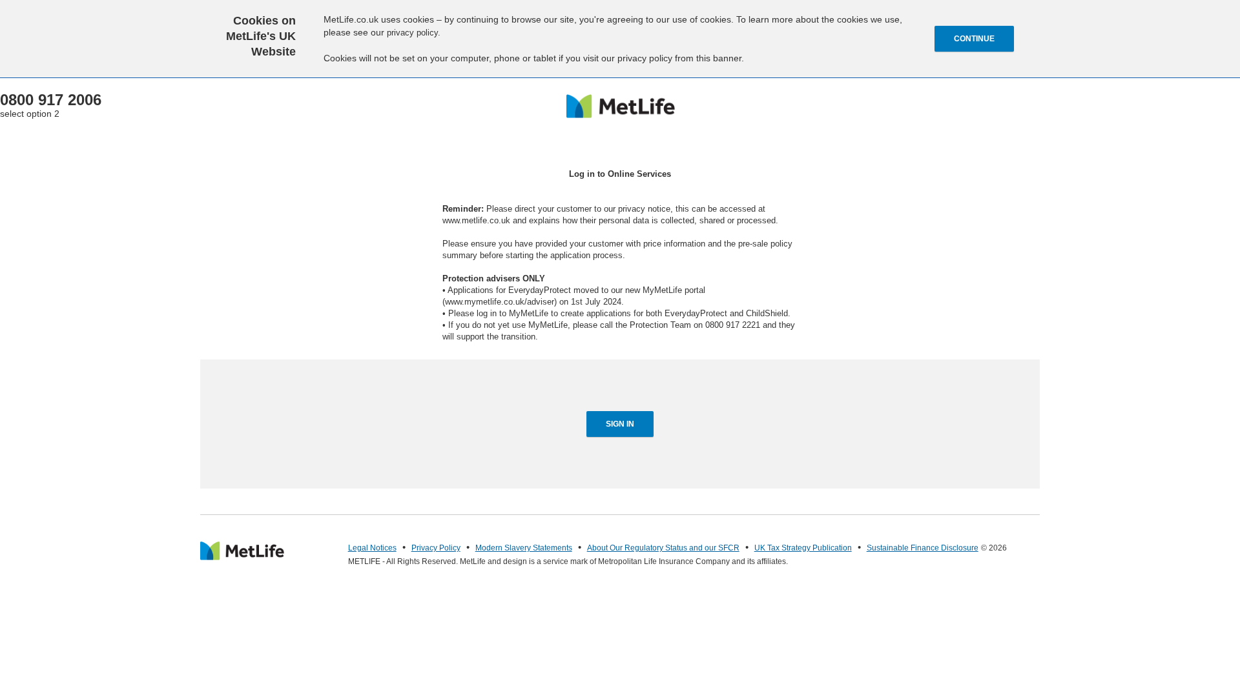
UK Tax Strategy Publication (803, 547)
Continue (974, 38)
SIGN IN (620, 424)
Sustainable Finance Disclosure (922, 547)
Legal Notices (372, 547)
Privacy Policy (435, 547)
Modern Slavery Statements (523, 547)
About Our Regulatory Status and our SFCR (663, 547)
